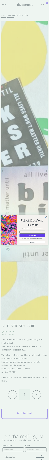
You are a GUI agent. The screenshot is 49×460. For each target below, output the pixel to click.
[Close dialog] (46, 217)
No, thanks (32, 242)
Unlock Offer (32, 236)
